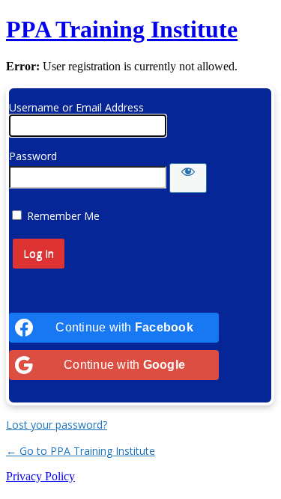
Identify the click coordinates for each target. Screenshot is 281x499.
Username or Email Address (76, 107)
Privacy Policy (40, 476)
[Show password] (188, 178)
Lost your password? (56, 424)
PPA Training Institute (122, 29)
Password (33, 156)
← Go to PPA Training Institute (80, 451)
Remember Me (63, 216)
